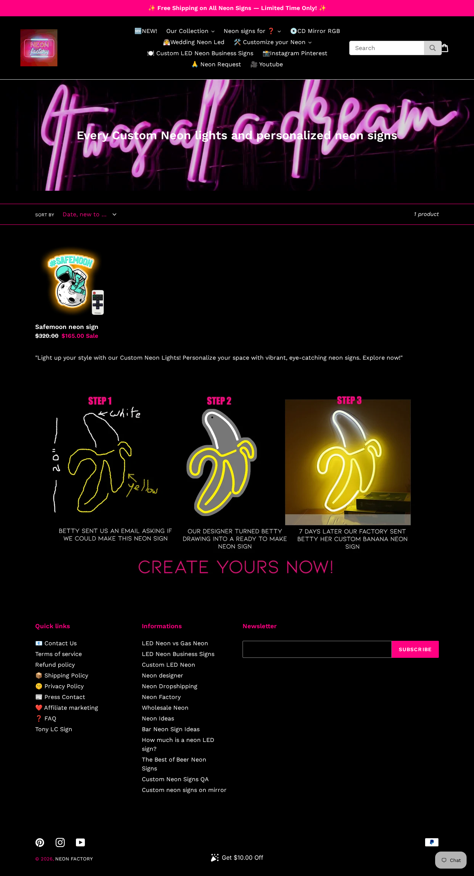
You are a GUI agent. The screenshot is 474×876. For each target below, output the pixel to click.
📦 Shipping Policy (61, 675)
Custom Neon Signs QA (175, 779)
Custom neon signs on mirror (184, 789)
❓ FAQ (45, 718)
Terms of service (58, 653)
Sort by (44, 214)
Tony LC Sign (53, 729)
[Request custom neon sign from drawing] (237, 580)
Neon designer (162, 675)
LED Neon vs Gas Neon (175, 643)
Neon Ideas (158, 718)
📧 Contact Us (56, 643)
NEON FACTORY (74, 859)
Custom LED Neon (168, 664)
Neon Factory (161, 696)
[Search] (432, 48)
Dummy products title (62, 6)
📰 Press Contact (60, 696)
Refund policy (55, 664)
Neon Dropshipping (169, 686)
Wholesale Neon (165, 707)
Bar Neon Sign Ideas (171, 729)
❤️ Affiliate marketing (66, 707)
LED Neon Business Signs (178, 653)
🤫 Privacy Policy (59, 686)
